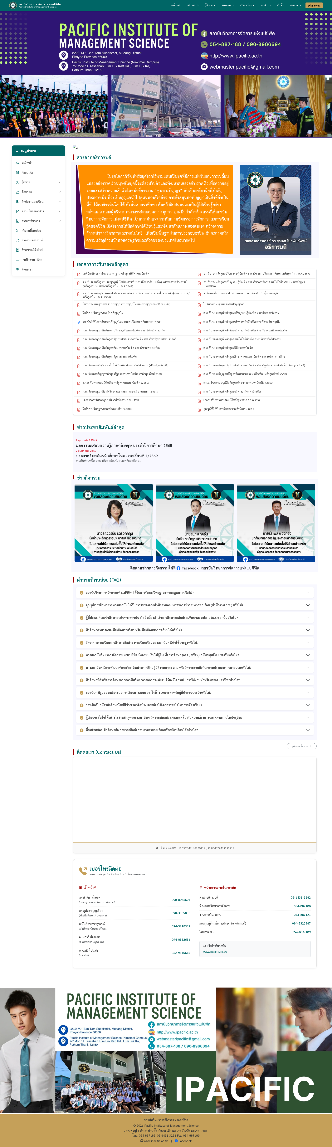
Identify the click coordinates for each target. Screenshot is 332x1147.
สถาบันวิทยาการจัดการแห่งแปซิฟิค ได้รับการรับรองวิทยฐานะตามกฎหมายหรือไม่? (140, 593)
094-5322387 (301, 923)
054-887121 (302, 915)
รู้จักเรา (209, 5)
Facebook (185, 1141)
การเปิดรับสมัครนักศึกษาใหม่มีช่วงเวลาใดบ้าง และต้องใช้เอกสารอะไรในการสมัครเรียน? (144, 705)
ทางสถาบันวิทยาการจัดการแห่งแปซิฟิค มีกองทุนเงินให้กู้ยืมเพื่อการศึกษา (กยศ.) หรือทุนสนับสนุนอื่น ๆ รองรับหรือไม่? (162, 655)
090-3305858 (181, 913)
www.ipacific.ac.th (215, 951)
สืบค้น (280, 5)
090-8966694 (181, 900)
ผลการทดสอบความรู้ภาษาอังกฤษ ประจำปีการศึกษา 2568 (124, 445)
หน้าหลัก (176, 5)
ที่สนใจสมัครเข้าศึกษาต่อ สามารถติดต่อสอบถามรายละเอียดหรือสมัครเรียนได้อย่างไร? (142, 730)
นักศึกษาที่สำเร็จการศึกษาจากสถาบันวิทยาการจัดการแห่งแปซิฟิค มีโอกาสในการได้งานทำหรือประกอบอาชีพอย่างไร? (163, 680)
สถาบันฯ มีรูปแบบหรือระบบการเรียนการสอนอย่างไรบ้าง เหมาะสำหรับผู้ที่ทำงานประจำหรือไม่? (148, 693)
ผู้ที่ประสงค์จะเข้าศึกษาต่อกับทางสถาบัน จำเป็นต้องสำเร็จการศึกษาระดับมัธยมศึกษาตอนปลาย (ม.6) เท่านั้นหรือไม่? (162, 618)
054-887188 (302, 906)
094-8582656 (181, 939)
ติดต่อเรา (295, 5)
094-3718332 (181, 926)
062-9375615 (181, 953)
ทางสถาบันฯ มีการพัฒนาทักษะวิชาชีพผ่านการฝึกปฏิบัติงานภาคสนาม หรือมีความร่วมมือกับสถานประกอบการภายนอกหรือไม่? (168, 668)
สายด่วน (315, 5)
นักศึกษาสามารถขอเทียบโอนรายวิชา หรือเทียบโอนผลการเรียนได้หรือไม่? (134, 630)
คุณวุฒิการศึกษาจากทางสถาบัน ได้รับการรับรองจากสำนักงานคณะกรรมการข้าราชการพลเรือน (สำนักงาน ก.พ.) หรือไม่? (164, 605)
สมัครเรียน (246, 5)
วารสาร (264, 5)
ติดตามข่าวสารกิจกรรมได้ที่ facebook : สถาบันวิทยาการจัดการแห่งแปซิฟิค (195, 567)
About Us (193, 5)
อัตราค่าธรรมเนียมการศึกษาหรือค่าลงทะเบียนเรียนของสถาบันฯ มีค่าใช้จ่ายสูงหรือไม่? (142, 643)
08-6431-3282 (301, 897)
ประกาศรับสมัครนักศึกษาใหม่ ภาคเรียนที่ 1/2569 (117, 455)
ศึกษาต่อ (227, 5)
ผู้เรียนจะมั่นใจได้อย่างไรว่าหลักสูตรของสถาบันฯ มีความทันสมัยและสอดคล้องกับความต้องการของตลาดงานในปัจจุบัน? (164, 717)
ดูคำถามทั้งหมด (300, 746)
